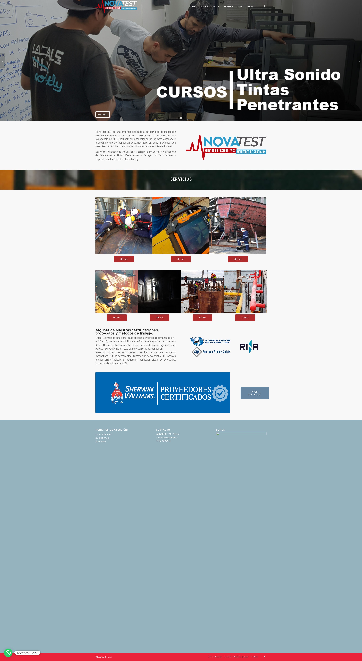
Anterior (2, 60)
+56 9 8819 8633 (163, 440)
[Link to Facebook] (264, 6)
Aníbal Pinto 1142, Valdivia (167, 434)
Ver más (181, 64)
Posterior (359, 60)
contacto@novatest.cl (166, 437)
